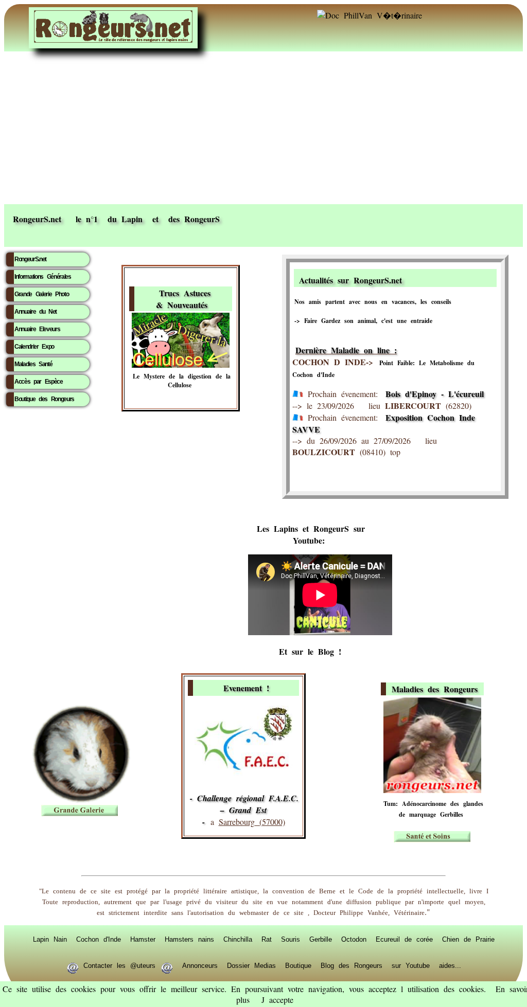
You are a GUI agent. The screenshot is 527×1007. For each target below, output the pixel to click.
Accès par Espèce (38, 381)
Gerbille (320, 939)
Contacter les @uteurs (119, 965)
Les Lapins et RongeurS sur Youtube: (311, 534)
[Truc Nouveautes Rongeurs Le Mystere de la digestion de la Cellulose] (181, 364)
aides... (450, 965)
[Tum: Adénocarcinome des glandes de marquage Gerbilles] (432, 789)
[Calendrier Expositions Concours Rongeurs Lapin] (243, 772)
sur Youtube (411, 965)
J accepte (277, 999)
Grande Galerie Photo (41, 294)
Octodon (353, 939)
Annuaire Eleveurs (37, 329)
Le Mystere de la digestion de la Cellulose (182, 380)
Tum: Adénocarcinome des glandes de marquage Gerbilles (433, 809)
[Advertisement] (263, 127)
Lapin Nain (50, 939)
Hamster (142, 939)
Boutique (298, 965)
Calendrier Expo (34, 346)
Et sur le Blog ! (310, 651)
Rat (266, 939)
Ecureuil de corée (404, 939)
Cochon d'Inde (98, 939)
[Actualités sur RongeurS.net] (448, 278)
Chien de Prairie (468, 939)
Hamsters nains (189, 939)
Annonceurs (200, 965)
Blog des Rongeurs (351, 965)
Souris (290, 939)
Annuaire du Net (35, 311)
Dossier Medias (251, 965)
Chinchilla (237, 939)
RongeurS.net (30, 259)
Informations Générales (42, 276)
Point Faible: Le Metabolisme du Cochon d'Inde (383, 368)
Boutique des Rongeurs (44, 399)
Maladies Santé (33, 364)
